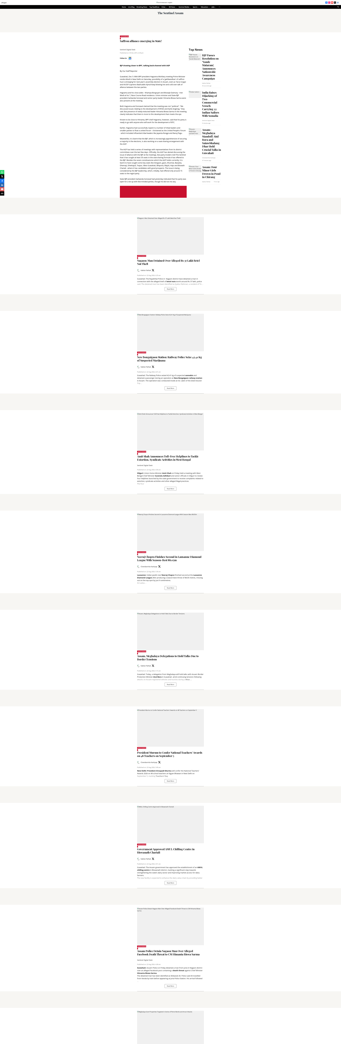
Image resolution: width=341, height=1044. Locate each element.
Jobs (213, 7)
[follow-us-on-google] (130, 58)
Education (204, 7)
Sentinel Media (184, 7)
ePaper (4, 3)
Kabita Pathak (146, 270)
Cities (163, 7)
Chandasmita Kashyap (149, 566)
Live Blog (131, 7)
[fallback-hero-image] (195, 57)
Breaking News (142, 7)
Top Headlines (154, 7)
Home (124, 7)
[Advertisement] (170, 26)
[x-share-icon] (2, 177)
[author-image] (138, 270)
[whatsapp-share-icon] (2, 173)
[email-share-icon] (2, 190)
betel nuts (171, 281)
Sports (195, 7)
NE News (172, 7)
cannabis (189, 375)
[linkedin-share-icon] (2, 186)
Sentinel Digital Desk (127, 50)
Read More (170, 289)
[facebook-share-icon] (2, 182)
